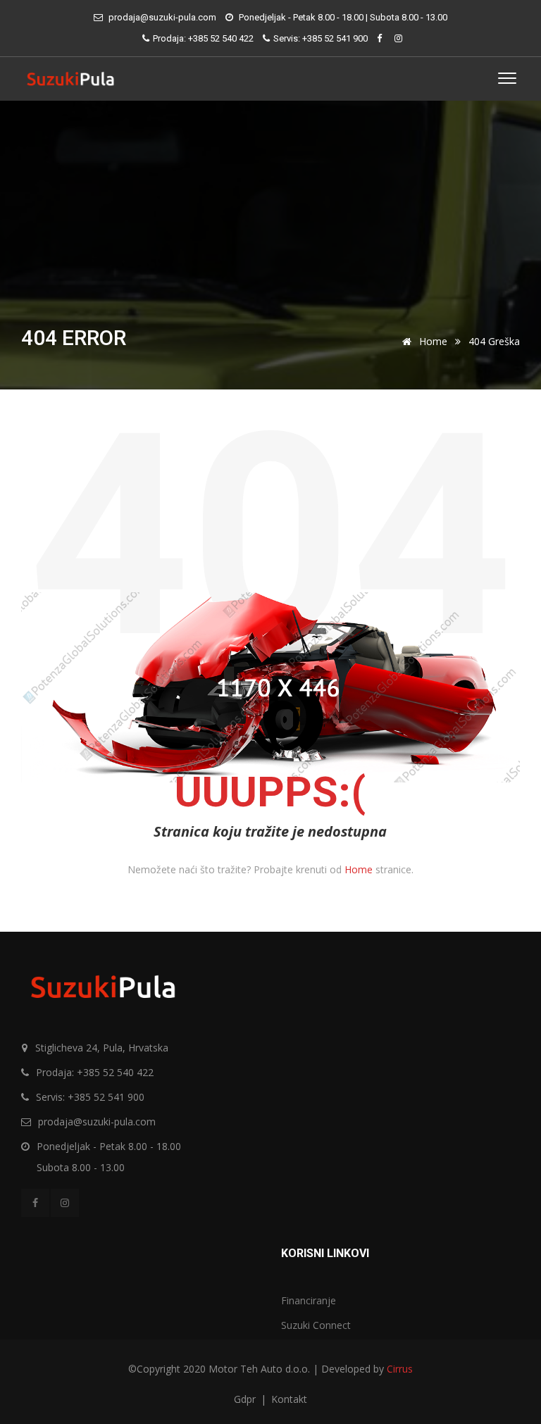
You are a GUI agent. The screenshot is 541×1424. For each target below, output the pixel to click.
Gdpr (246, 1399)
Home (431, 341)
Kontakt (289, 1399)
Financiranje (308, 1300)
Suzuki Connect (316, 1325)
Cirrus (400, 1368)
